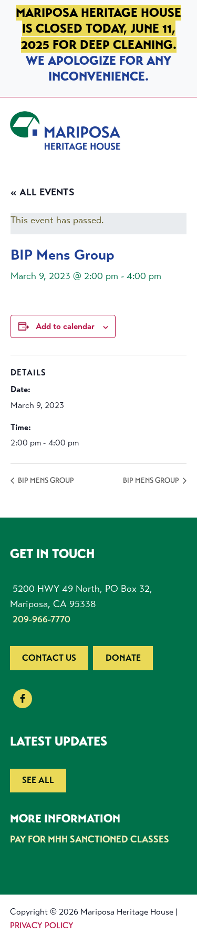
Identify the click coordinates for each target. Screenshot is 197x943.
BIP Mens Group (45, 480)
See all (38, 780)
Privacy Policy (42, 925)
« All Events (43, 192)
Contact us (49, 657)
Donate (123, 657)
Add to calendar (65, 326)
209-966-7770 (41, 619)
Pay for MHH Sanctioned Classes (89, 839)
